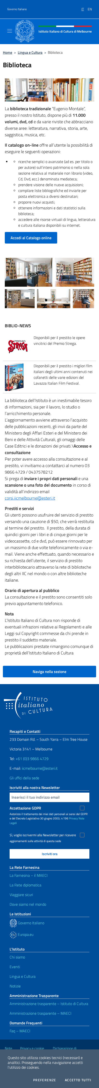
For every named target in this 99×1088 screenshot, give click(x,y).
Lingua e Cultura (30, 52)
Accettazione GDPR (25, 808)
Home (7, 52)
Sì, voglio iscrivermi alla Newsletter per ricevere (43, 835)
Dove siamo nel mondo (28, 904)
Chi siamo (17, 957)
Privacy (73, 818)
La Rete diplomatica (25, 885)
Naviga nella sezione (49, 671)
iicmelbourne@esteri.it (40, 768)
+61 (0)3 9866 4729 (32, 759)
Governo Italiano (17, 9)
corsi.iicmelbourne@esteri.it (30, 498)
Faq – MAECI (20, 1031)
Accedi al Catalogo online (31, 238)
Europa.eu (25, 934)
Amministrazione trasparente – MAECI (40, 1013)
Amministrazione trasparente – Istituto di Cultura (49, 1003)
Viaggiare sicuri (21, 895)
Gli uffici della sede (24, 778)
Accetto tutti (78, 1080)
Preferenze (44, 1080)
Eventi (15, 967)
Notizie (15, 986)
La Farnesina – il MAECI (29, 875)
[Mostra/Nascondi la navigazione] (9, 31)
